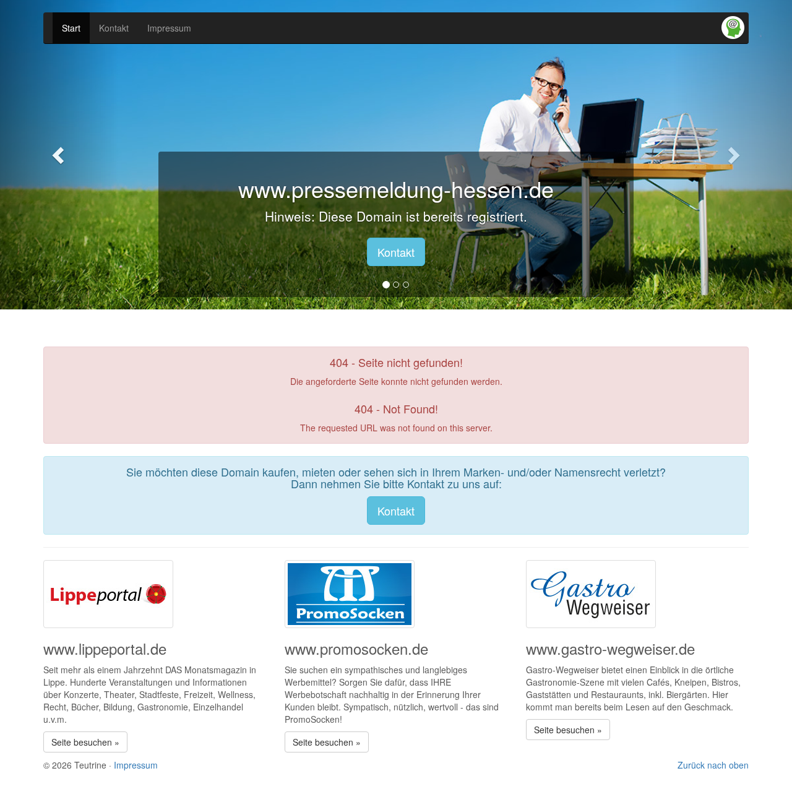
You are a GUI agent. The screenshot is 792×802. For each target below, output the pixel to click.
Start (71, 28)
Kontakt (114, 28)
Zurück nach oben (713, 765)
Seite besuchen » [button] (85, 742)
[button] (59, 154)
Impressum (169, 28)
